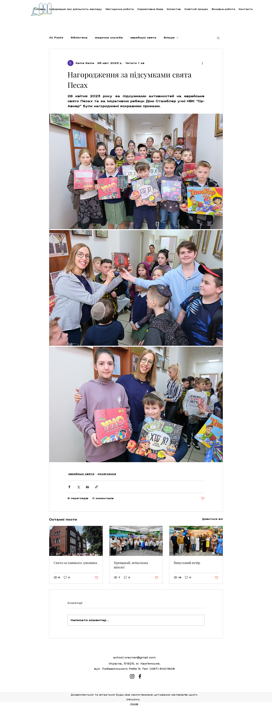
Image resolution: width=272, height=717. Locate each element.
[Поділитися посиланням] (96, 487)
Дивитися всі (212, 519)
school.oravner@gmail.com (134, 657)
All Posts (56, 37)
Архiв (134, 704)
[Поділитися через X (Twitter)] (78, 487)
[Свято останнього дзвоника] (76, 541)
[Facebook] (140, 676)
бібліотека (79, 37)
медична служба (109, 37)
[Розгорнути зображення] (136, 171)
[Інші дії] (202, 63)
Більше (169, 37)
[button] (119, 9)
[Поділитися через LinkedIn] (87, 487)
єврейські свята (143, 37)
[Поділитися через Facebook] (69, 487)
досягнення (107, 473)
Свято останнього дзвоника (75, 562)
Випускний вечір (187, 562)
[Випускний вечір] (196, 541)
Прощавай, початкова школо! (131, 564)
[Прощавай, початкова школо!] (136, 541)
